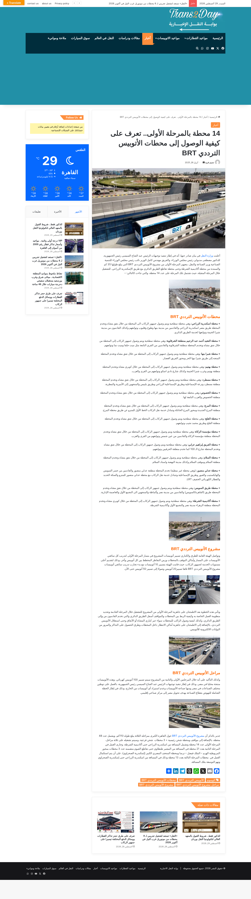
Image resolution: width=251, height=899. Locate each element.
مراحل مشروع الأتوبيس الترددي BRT (198, 784)
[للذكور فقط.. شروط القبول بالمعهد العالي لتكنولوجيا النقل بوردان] (201, 822)
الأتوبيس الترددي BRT (191, 780)
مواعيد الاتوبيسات (168, 38)
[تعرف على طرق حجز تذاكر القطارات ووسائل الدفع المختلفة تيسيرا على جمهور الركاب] (116, 822)
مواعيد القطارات (197, 38)
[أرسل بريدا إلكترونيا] (204, 162)
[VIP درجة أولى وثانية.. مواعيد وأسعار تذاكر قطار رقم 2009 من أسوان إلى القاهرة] (74, 246)
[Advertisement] (125, 79)
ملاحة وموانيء (57, 38)
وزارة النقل (207, 255)
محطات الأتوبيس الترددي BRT (159, 780)
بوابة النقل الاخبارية (169, 868)
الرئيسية (218, 38)
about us (46, 3)
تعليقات (36, 211)
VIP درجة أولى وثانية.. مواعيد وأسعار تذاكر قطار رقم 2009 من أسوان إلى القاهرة (47, 244)
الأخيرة (57, 211)
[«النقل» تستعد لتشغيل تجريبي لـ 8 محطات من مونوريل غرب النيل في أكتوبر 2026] (158, 822)
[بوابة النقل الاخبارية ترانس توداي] (196, 20)
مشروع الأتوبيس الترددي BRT (188, 735)
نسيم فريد (209, 162)
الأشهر (78, 211)
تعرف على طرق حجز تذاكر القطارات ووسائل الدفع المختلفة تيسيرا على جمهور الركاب (116, 839)
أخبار (148, 38)
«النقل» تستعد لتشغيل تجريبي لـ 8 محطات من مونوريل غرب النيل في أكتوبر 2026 (148, 3)
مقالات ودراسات (129, 38)
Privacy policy (62, 3)
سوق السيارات (80, 38)
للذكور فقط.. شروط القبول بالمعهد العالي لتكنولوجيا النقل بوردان (47, 228)
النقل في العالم (104, 38)
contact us (33, 3)
